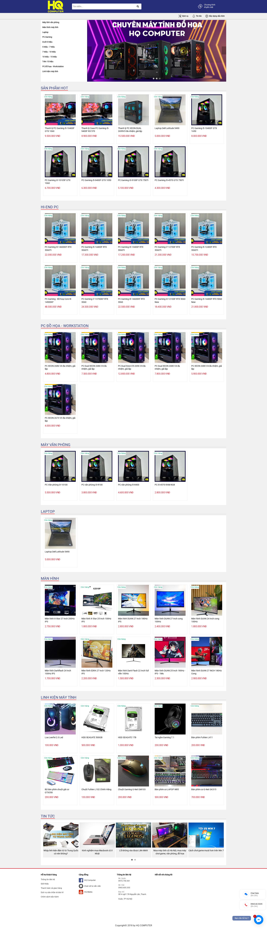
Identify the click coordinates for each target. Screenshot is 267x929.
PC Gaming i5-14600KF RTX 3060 (131, 300)
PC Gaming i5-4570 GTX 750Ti (169, 180)
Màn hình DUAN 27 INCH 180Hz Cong (206, 672)
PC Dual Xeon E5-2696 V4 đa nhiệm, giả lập (132, 367)
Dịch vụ (185, 16)
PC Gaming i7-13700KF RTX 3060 (94, 300)
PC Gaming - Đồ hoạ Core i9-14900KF (58, 300)
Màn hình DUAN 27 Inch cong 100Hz (169, 620)
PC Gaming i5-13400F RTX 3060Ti (130, 248)
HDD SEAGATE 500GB (91, 737)
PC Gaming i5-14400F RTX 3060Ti (94, 248)
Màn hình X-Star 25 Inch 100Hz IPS (96, 620)
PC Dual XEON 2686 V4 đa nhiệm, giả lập (94, 367)
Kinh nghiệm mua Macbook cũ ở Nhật (61, 852)
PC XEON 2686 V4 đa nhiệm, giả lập (60, 367)
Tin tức (199, 16)
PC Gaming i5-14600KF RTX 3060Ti (58, 248)
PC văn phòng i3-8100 (92, 484)
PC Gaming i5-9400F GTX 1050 (96, 180)
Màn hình (50, 578)
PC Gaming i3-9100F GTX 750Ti (133, 180)
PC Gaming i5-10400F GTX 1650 (204, 130)
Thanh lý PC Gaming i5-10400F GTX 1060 (59, 130)
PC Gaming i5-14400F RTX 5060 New (206, 300)
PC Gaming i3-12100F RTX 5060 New (170, 300)
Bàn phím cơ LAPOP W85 (167, 789)
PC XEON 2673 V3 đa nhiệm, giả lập (60, 419)
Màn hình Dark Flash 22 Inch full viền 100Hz (133, 672)
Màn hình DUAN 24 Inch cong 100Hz (205, 620)
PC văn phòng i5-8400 (128, 484)
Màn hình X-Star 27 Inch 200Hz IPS (60, 620)
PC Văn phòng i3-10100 (56, 484)
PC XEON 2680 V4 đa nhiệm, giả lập (206, 367)
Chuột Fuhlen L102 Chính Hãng (96, 789)
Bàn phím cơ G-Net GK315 (203, 789)
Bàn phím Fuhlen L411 (202, 737)
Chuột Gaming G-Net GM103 (132, 789)
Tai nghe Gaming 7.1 (164, 737)
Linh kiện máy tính (58, 697)
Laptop (48, 511)
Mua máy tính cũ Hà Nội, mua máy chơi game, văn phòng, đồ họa (133, 852)
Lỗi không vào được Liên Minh (97, 850)
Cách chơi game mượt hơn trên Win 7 (169, 850)
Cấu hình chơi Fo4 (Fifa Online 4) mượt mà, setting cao (206, 852)
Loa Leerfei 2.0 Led (54, 737)
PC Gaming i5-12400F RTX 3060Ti (204, 248)
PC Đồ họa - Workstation (65, 326)
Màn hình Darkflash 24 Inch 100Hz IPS (58, 672)
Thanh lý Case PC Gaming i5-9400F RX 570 (95, 130)
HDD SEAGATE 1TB (127, 737)
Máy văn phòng (55, 445)
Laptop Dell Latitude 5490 (167, 128)
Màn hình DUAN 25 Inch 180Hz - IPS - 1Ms (170, 672)
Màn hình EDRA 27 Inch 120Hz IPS (96, 672)
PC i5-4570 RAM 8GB (165, 484)
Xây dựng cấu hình (217, 16)
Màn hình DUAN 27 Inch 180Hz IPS (133, 620)
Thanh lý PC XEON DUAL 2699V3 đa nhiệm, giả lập (130, 130)
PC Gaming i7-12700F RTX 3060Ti (167, 248)
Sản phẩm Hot (54, 88)
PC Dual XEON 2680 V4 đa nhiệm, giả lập (167, 367)
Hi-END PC (50, 207)
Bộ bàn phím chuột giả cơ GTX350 (57, 791)
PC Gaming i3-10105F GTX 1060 (57, 182)
